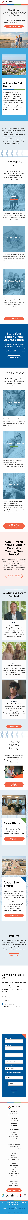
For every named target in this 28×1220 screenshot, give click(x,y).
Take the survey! (14, 576)
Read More (14, 726)
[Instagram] (14, 1125)
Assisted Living (14, 1146)
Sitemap (19, 1212)
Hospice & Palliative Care (14, 1159)
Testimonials (14, 1138)
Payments (14, 1175)
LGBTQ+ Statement (14, 1181)
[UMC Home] (7, 2)
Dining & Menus (14, 1134)
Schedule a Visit (14, 1190)
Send (14, 1092)
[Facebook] (12, 1125)
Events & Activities (14, 1136)
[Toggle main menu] (25, 2)
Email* (6, 1052)
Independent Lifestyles (14, 1144)
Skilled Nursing (14, 1151)
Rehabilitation (14, 1155)
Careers (14, 1171)
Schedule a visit (14, 26)
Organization (14, 1179)
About (14, 1169)
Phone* (7, 1059)
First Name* (8, 1038)
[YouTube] (16, 1125)
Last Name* (8, 1045)
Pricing (14, 1167)
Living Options (14, 1142)
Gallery (14, 1163)
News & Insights (14, 1173)
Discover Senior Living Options (14, 526)
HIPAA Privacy (14, 1183)
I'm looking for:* (9, 1065)
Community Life (14, 1129)
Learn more (14, 319)
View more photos (14, 785)
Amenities (14, 1132)
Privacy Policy (11, 1208)
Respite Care (14, 1153)
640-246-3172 (7, 1000)
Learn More (14, 915)
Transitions (14, 1157)
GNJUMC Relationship (14, 1185)
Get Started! (14, 357)
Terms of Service (21, 1208)
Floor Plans (14, 1165)
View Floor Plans (14, 839)
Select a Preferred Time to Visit (13, 1073)
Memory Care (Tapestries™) (14, 1148)
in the (6, 1083)
